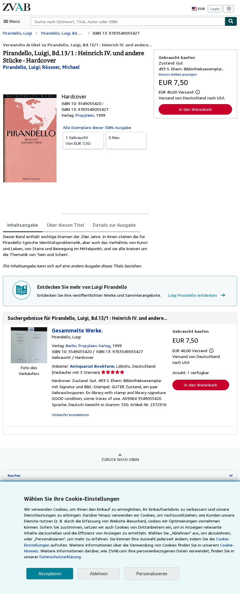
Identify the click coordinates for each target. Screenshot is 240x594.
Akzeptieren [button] (49, 573)
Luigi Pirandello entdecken (192, 295)
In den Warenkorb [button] (195, 109)
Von (78, 140)
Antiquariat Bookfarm (92, 366)
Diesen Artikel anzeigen (178, 74)
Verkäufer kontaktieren (70, 415)
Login (215, 8)
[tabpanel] (76, 251)
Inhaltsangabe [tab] (22, 225)
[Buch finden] (231, 21)
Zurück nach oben (120, 459)
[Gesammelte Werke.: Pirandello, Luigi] (29, 361)
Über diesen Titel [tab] (65, 225)
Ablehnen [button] (99, 573)
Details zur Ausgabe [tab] (114, 225)
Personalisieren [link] (151, 573)
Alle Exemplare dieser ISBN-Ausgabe (97, 127)
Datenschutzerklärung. (61, 556)
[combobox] (128, 21)
